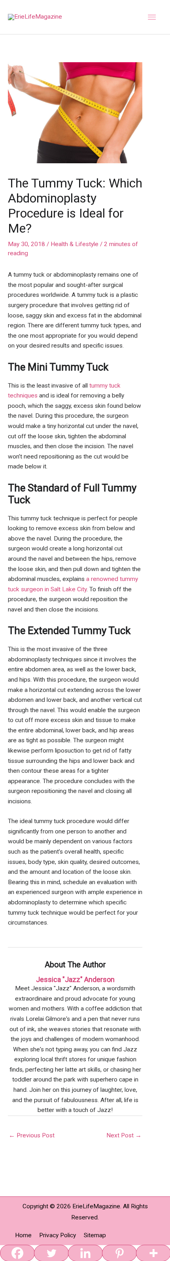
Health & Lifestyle (74, 244)
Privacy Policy (57, 1235)
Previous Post (32, 1135)
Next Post (124, 1135)
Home (23, 1235)
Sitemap (95, 1235)
